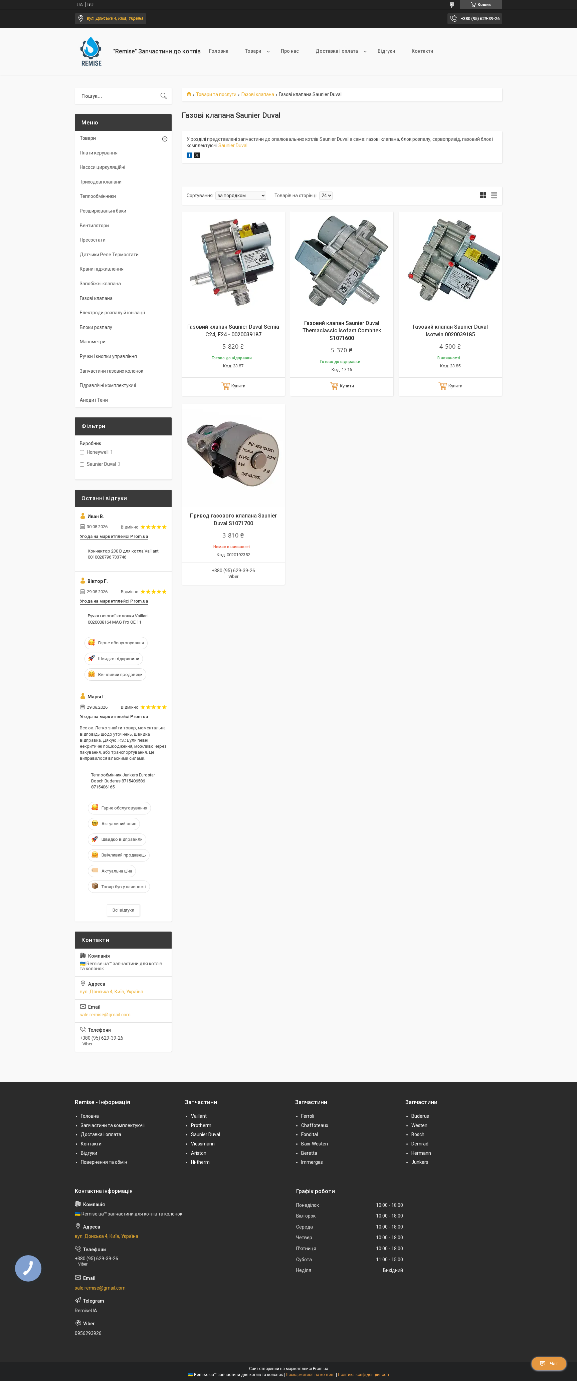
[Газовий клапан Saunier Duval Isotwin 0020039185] (450, 263)
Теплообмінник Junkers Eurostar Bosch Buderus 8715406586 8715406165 (123, 780)
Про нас (290, 51)
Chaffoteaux (314, 1125)
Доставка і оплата (337, 51)
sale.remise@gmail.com (105, 1014)
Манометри (93, 341)
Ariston (198, 1153)
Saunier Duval (232, 145)
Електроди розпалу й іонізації (112, 312)
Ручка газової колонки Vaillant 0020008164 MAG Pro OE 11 (118, 618)
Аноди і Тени (94, 400)
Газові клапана (257, 94)
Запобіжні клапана (100, 283)
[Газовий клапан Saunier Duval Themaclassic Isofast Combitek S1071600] (341, 263)
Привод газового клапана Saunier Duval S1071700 (233, 519)
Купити (238, 385)
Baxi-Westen (314, 1143)
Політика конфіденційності (363, 1374)
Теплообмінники (98, 196)
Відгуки (386, 51)
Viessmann (203, 1143)
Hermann (421, 1153)
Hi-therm (200, 1162)
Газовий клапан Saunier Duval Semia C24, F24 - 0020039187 (233, 330)
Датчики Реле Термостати (109, 254)
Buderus (420, 1116)
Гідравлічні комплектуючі (108, 385)
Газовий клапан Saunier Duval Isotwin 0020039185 (450, 330)
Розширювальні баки (103, 211)
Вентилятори (94, 225)
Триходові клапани (101, 182)
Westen (419, 1125)
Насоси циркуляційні (102, 167)
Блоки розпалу (96, 327)
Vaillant (199, 1116)
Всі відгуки (123, 910)
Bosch (417, 1134)
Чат (554, 1363)
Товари (253, 51)
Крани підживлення (102, 269)
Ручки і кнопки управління (108, 356)
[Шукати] (164, 96)
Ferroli (307, 1116)
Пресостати (93, 240)
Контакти (422, 51)
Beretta (309, 1153)
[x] (197, 156)
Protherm (201, 1125)
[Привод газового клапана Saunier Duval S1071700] (233, 455)
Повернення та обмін (104, 1162)
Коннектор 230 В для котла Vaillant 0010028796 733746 (123, 554)
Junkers (419, 1162)
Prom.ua (320, 1368)
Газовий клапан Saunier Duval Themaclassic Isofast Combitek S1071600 (342, 330)
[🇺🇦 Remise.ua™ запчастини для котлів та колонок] (91, 51)
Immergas (312, 1162)
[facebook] (189, 156)
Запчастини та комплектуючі (113, 1125)
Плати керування (99, 152)
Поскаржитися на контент (310, 1374)
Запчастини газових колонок (111, 371)
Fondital (309, 1134)
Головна (218, 51)
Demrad (419, 1143)
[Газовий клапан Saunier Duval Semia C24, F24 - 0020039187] (233, 263)
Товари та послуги (216, 94)
